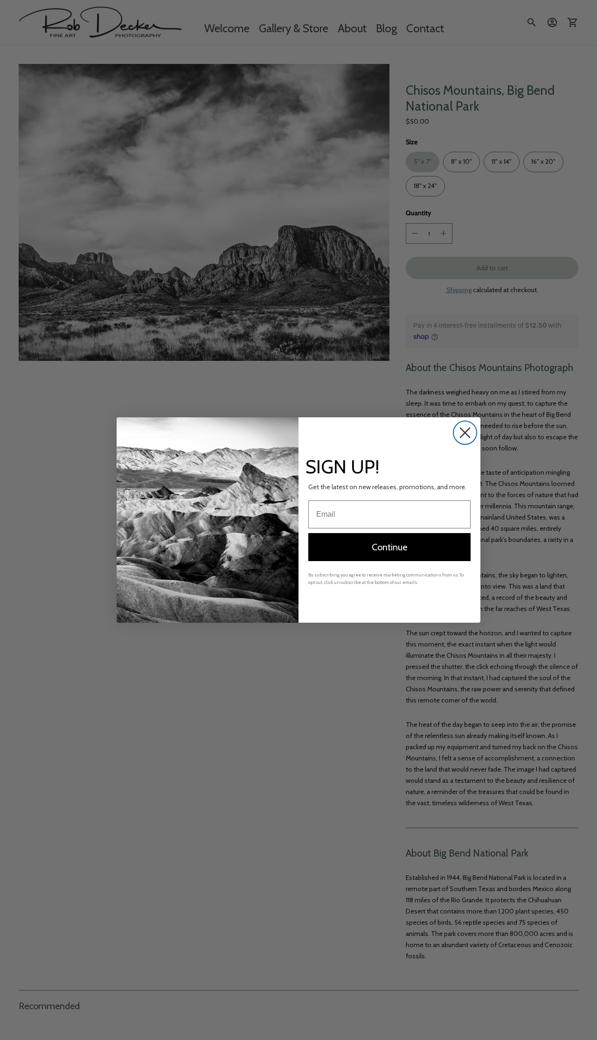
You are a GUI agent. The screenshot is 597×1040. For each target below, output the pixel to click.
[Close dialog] (465, 432)
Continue (389, 547)
